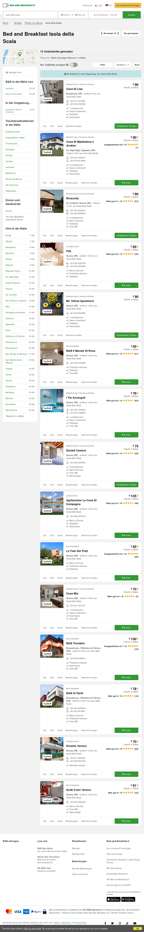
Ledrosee (10, 167)
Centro (9, 210)
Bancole (9, 398)
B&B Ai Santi (74, 693)
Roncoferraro (12, 348)
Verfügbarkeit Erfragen (126, 126)
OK (137, 928)
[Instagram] (120, 923)
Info (45, 126)
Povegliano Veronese (15, 312)
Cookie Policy (81, 922)
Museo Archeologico (14, 94)
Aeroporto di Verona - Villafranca (14, 110)
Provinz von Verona (34, 22)
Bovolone (10, 253)
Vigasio (9, 241)
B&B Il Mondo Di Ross (80, 351)
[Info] (67, 64)
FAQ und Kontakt (114, 854)
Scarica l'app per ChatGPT (119, 885)
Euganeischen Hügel (15, 137)
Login (100, 5)
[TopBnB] (74, 65)
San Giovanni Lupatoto (16, 300)
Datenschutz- (66, 922)
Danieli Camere (76, 450)
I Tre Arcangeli (75, 398)
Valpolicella (11, 190)
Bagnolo (9, 265)
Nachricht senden (74, 126)
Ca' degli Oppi (12, 276)
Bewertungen (72, 182)
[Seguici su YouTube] (134, 923)
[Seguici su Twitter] (112, 923)
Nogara (9, 288)
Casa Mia (72, 593)
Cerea (8, 374)
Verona (9, 380)
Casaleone (10, 386)
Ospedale (9, 88)
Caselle (9, 368)
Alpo (8, 306)
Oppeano (10, 318)
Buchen (127, 182)
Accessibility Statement (117, 873)
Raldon (9, 259)
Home (5, 22)
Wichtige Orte (15, 72)
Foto (52, 126)
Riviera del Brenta (14, 179)
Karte (60, 126)
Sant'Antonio (11, 410)
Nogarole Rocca (13, 270)
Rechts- (57, 922)
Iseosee (9, 161)
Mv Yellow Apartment (80, 301)
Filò (68, 251)
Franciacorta (11, 143)
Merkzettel (87, 5)
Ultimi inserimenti (80, 874)
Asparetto (10, 324)
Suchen (131, 14)
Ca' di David (11, 294)
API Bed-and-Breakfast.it (118, 879)
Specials (76, 848)
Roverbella (10, 404)
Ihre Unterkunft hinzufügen (128, 5)
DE (110, 5)
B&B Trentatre (75, 643)
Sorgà (8, 235)
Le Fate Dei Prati (77, 551)
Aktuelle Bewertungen (82, 868)
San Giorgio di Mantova (16, 353)
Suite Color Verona (78, 790)
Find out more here (32, 928)
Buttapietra (11, 247)
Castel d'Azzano (13, 282)
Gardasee (10, 149)
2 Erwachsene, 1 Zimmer (106, 14)
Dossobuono (11, 342)
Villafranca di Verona (15, 336)
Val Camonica (12, 185)
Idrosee (9, 155)
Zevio (8, 330)
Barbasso (10, 392)
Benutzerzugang (114, 868)
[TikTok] (127, 923)
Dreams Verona (76, 746)
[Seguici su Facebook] (106, 923)
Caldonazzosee (13, 131)
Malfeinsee (11, 173)
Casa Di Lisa (74, 89)
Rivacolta (72, 198)
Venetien (18, 22)
